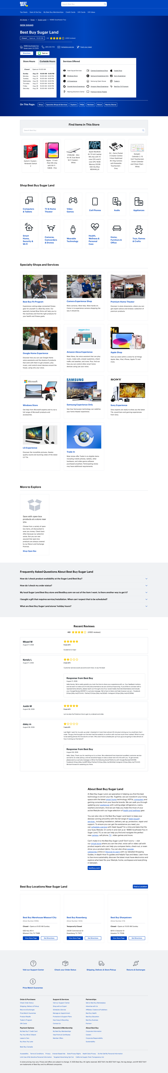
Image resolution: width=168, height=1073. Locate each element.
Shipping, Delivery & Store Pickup (101, 970)
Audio (117, 210)
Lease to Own (24, 1038)
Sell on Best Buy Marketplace (95, 1003)
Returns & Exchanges (136, 970)
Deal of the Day (35, 12)
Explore (74, 105)
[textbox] (40, 311)
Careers (88, 1035)
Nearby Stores (110, 105)
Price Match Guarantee (33, 988)
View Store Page (31, 938)
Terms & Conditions (37, 1054)
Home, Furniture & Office (116, 240)
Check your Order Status (65, 970)
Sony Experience (119, 405)
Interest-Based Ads (58, 1054)
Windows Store (30, 405)
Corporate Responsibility (94, 1038)
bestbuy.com (94, 868)
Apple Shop (116, 352)
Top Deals (23, 12)
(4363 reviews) (70, 38)
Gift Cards (81, 12)
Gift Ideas (91, 12)
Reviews (90, 105)
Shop (41, 105)
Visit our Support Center (33, 970)
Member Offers (58, 1038)
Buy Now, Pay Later (26, 1041)
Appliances (138, 210)
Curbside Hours (47, 61)
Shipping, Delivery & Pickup (29, 1006)
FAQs (82, 105)
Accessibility (24, 1054)
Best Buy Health (91, 1013)
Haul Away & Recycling (60, 1020)
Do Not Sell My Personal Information (110, 1054)
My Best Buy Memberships (53, 12)
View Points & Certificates (61, 1035)
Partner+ (89, 1023)
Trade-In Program (26, 1020)
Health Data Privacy (89, 1054)
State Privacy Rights (74, 1054)
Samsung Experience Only (80, 404)
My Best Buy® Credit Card (28, 1031)
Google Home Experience (35, 353)
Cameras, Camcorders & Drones (51, 240)
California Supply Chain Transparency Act (90, 1057)
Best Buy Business (92, 1020)
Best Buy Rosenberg (77, 917)
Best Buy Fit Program (33, 301)
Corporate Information (93, 1031)
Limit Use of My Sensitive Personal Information (36, 1057)
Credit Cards (70, 12)
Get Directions (49, 938)
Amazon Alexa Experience (80, 352)
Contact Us (57, 1023)
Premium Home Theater (122, 301)
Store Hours (29, 61)
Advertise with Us (92, 1006)
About (99, 105)
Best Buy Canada (26, 1047)
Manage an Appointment (61, 1013)
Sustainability (90, 1041)
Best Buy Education (92, 1016)
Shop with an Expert (60, 1006)
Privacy (48, 1054)
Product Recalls (25, 1016)
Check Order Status (26, 1003)
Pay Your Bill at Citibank (28, 1035)
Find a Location (140, 886)
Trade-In (71, 451)
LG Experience (30, 447)
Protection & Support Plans (62, 1016)
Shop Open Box (29, 551)
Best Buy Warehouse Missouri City (39, 917)
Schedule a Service (59, 1010)
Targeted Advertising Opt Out (64, 1057)
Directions (27, 53)
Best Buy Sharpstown (121, 917)
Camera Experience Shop (79, 301)
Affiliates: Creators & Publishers (96, 1010)
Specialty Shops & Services (56, 105)
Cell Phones (95, 210)
